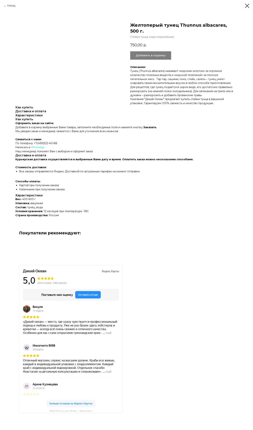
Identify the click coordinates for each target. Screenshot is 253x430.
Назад (11, 5)
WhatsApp (38, 147)
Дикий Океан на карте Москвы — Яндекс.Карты (71, 411)
